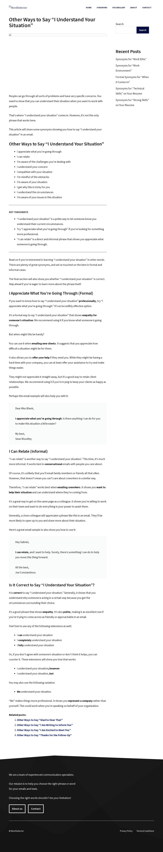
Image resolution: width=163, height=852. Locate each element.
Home (89, 7)
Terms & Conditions (145, 831)
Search (120, 24)
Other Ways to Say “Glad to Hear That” (40, 720)
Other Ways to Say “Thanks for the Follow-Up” (44, 735)
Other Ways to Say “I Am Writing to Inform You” (45, 725)
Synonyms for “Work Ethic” (131, 59)
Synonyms (102, 7)
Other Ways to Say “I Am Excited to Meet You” (44, 730)
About (133, 7)
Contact (147, 7)
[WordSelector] (18, 7)
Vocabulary (118, 7)
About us (17, 808)
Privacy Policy (126, 831)
